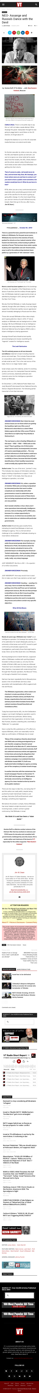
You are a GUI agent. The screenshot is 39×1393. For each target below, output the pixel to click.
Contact (29, 1385)
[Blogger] (6, 1371)
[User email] (19, 897)
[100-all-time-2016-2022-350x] (18, 1317)
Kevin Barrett (21, 1245)
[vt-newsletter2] (16, 1268)
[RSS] (32, 1371)
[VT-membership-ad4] (19, 1042)
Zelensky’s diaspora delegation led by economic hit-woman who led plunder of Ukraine (24, 986)
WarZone (9, 9)
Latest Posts (7, 1097)
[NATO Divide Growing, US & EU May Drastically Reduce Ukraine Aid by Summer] (6, 995)
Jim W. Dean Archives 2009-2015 (19, 892)
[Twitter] (10, 33)
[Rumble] (27, 1371)
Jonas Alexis (12, 1245)
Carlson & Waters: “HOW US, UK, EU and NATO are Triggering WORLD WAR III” (18, 1214)
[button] (3, 4)
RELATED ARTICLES (9, 969)
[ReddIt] (27, 33)
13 (36, 25)
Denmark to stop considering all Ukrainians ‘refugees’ (19, 1102)
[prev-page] (3, 1002)
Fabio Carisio (19, 1249)
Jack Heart (28, 1249)
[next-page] (6, 1002)
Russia (24, 945)
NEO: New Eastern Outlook (14, 945)
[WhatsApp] (18, 33)
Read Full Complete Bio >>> (19, 890)
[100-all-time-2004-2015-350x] (18, 1307)
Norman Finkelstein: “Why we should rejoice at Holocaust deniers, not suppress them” (20, 1146)
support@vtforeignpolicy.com (23, 1358)
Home (3, 9)
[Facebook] (11, 1371)
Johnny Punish (20, 1257)
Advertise (22, 1385)
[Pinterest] (14, 33)
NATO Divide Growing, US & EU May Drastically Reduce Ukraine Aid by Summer (23, 995)
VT (34, 839)
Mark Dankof (15, 1251)
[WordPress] (25, 1376)
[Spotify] (9, 1376)
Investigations (5, 988)
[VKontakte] (19, 1376)
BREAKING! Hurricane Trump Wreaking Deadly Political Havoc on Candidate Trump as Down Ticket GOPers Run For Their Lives (29, 958)
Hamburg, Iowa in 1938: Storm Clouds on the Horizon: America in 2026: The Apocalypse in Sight (18, 1189)
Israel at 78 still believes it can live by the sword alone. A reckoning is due (18, 1135)
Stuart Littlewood (25, 1251)
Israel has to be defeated (21, 974)
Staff (12, 1383)
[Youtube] (30, 1376)
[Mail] (16, 1371)
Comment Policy (31, 922)
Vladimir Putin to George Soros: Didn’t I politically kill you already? (10, 955)
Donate (23, 1383)
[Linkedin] (23, 33)
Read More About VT (21, 1354)
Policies (17, 1383)
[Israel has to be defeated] (6, 976)
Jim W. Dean (7, 25)
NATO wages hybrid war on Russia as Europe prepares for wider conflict (17, 1124)
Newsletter (10, 1385)
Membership (30, 1383)
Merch (17, 1385)
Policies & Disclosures (17, 922)
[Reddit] (21, 1371)
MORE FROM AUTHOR (23, 969)
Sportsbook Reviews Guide (24, 1389)
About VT (5, 922)
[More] (32, 33)
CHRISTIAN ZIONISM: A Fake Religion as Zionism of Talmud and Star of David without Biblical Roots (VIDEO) (18, 1202)
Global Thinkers (7, 1274)
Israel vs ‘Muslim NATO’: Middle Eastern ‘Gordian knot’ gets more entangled (18, 1113)
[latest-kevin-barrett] (16, 1234)
